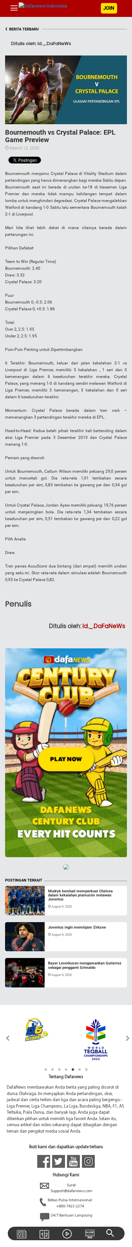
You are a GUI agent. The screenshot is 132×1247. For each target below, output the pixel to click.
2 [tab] (52, 1069)
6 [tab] (79, 1069)
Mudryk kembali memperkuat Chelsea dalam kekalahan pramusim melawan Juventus (80, 895)
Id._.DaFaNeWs (104, 626)
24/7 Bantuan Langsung (71, 1215)
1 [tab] (45, 1069)
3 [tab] (59, 1069)
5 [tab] (72, 1069)
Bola (16, 907)
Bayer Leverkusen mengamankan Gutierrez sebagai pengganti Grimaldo (85, 965)
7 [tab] (86, 1069)
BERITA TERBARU (22, 29)
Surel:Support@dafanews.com (71, 1188)
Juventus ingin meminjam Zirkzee (77, 927)
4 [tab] (66, 1069)
